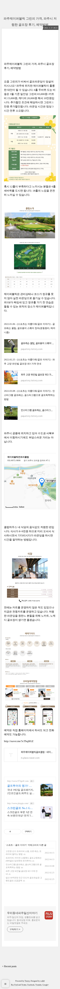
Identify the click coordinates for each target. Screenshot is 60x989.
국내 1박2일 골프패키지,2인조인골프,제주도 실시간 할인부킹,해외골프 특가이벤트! (20, 792)
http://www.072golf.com (18, 781)
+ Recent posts (9, 966)
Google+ (45, 985)
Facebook (30, 985)
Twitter (23, 985)
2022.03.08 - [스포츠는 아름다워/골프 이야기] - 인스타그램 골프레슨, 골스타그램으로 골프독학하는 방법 (29, 395)
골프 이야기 (21, 845)
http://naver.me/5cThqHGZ (18, 741)
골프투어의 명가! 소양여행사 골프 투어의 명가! (20, 786)
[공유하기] (14, 831)
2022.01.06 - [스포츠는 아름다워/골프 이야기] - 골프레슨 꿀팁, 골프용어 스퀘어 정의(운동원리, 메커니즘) (29, 328)
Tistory (27, 981)
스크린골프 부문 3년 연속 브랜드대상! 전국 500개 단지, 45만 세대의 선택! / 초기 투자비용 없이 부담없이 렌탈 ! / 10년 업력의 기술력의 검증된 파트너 (20, 814)
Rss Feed (14, 985)
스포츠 (9, 845)
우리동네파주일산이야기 (22, 913)
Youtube (38, 985)
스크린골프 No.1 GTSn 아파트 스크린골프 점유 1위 (20, 808)
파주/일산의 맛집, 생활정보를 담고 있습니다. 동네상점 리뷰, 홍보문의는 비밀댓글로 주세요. (23, 920)
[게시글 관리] (17, 831)
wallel (42, 981)
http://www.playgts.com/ (18, 803)
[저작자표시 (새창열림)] (35, 831)
